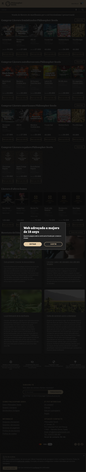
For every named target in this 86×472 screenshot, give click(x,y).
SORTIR (53, 244)
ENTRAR (32, 244)
